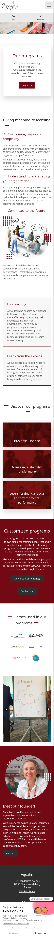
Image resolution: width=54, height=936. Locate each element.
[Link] (18, 635)
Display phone (27, 891)
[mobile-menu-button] (49, 5)
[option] (27, 709)
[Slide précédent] (6, 709)
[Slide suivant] (48, 709)
